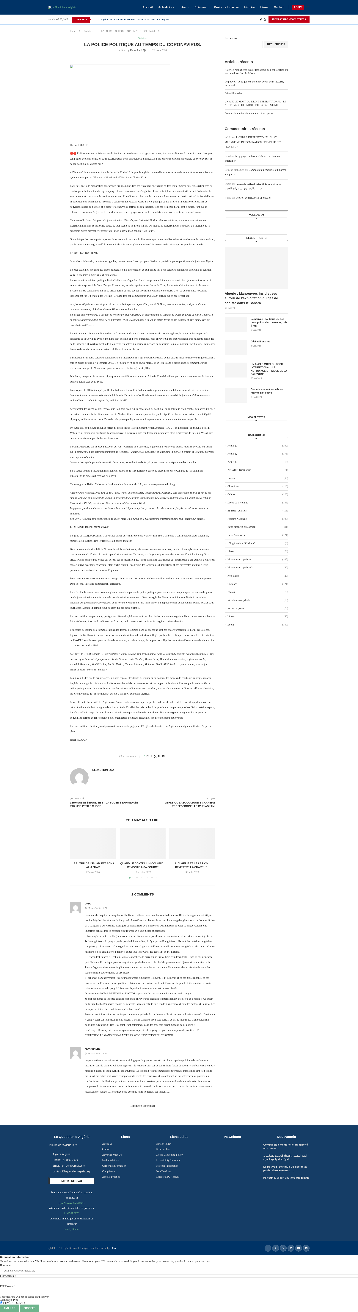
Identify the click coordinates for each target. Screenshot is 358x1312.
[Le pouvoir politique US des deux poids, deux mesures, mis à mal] (236, 324)
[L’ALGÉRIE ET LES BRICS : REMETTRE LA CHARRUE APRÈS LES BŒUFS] (192, 843)
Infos (183, 7)
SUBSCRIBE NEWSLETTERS (290, 19)
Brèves (257, 478)
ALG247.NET (71, 1213)
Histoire (249, 7)
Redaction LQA (138, 50)
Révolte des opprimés (257, 600)
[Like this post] (147, 756)
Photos (257, 592)
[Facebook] (261, 19)
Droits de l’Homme (226, 7)
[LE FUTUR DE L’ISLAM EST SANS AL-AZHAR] (93, 843)
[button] (94, 20)
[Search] (308, 7)
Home (73, 31)
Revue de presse (257, 608)
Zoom (257, 624)
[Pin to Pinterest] (159, 756)
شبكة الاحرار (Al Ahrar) (71, 1203)
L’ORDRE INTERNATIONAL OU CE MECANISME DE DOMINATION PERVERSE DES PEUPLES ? (253, 142)
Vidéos (257, 616)
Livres (264, 7)
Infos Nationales (257, 535)
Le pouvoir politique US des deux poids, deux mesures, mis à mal (269, 322)
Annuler (9, 1308)
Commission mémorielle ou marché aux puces (249, 113)
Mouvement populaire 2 (257, 567)
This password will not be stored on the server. (24, 1291)
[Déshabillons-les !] (236, 347)
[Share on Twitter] (155, 756)
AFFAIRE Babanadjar (257, 470)
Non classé (257, 575)
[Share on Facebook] (152, 756)
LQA (113, 1248)
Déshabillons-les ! (234, 93)
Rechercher (231, 38)
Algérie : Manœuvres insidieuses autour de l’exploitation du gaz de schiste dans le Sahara (251, 298)
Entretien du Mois (257, 510)
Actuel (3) (257, 462)
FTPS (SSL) (18, 1303)
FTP (5, 1303)
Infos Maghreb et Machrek (257, 526)
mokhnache (93, 1048)
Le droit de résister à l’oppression (253, 197)
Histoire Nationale (257, 518)
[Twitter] (265, 19)
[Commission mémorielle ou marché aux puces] (236, 395)
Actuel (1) (257, 445)
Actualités (165, 7)
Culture (257, 494)
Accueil (147, 7)
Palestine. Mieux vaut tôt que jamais (120, 19)
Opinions (200, 7)
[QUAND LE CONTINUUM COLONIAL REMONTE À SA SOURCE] (143, 843)
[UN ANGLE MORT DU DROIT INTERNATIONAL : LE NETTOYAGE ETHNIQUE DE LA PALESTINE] (236, 370)
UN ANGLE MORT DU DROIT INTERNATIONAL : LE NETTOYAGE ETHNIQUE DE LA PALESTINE (269, 369)
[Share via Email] (163, 756)
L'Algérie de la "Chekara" (257, 543)
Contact (279, 7)
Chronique (257, 486)
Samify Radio (71, 1229)
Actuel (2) (257, 453)
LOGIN (298, 7)
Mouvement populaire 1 (257, 559)
